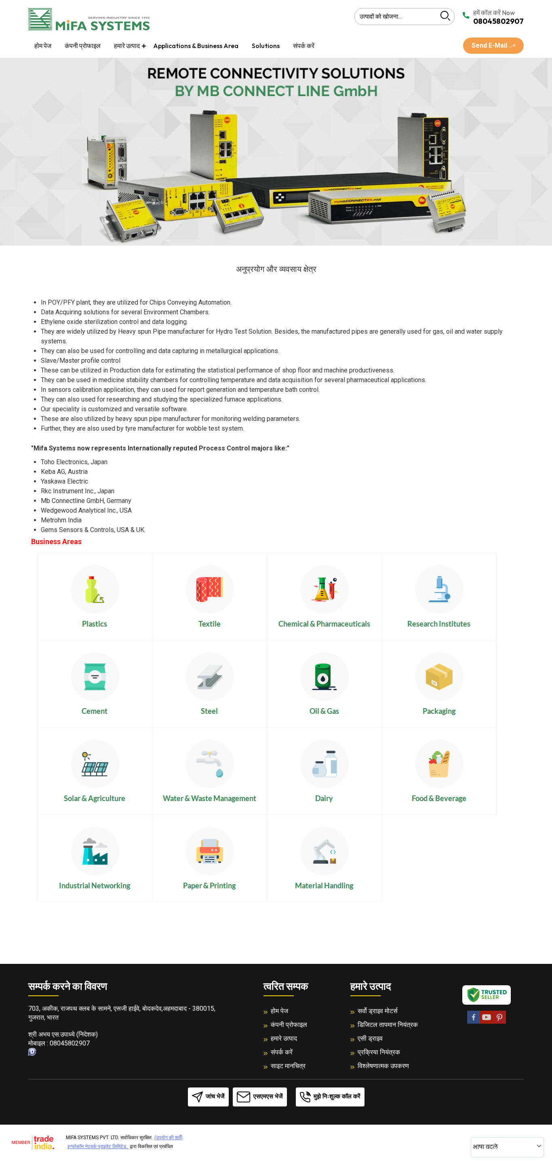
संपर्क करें (303, 46)
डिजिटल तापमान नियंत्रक (388, 1024)
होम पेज (42, 46)
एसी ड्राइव (370, 1038)
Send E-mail (490, 45)
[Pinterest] (499, 1022)
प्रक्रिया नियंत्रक (379, 1052)
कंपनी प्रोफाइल (83, 46)
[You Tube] (486, 1022)
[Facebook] (473, 1022)
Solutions (266, 46)
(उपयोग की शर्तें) (168, 1137)
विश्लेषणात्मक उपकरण (383, 1066)
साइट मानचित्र (288, 1066)
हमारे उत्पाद (127, 46)
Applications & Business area (195, 46)
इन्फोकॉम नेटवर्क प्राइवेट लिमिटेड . (98, 1146)
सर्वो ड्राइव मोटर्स (378, 1011)
